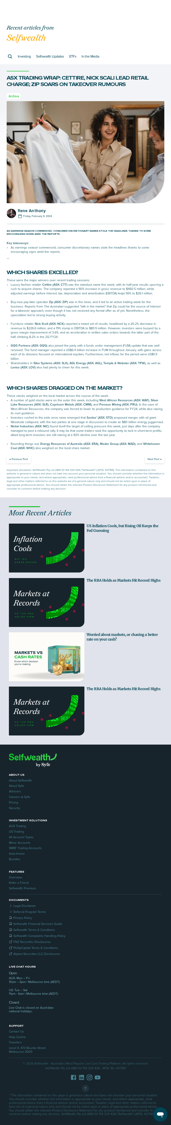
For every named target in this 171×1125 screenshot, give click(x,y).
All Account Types (21, 837)
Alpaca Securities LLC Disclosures (36, 954)
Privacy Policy (22, 918)
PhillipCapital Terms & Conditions (35, 948)
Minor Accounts (20, 843)
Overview (15, 877)
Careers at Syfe (19, 797)
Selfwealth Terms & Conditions (34, 930)
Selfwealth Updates (50, 56)
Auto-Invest (16, 854)
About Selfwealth (20, 780)
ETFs (72, 56)
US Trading (16, 832)
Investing (24, 56)
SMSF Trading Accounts (25, 848)
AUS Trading (17, 826)
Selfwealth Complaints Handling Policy (39, 936)
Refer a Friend (19, 883)
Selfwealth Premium (22, 888)
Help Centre (17, 1037)
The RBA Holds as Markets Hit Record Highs (124, 580)
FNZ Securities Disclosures (32, 942)
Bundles (14, 859)
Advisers (15, 791)
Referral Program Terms (29, 912)
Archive (13, 96)
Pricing (13, 802)
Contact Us (16, 1031)
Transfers (15, 1042)
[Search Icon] (10, 56)
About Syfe (16, 786)
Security (14, 808)
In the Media (90, 56)
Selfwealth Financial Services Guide (37, 924)
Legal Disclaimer (24, 906)
